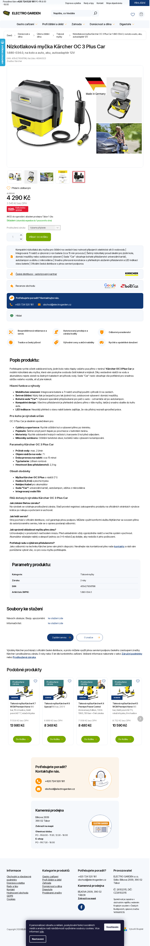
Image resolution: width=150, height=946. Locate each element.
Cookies (11, 899)
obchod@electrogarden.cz (57, 304)
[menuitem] (26, 24)
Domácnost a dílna (52, 886)
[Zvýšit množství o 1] (21, 235)
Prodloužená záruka (24, 657)
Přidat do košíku (38, 237)
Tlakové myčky (87, 574)
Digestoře (47, 889)
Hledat (95, 13)
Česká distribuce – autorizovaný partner (36, 274)
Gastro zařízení (50, 876)
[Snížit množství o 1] (21, 239)
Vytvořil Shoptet (136, 929)
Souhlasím (112, 927)
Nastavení (38, 939)
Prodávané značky (52, 892)
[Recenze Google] (110, 285)
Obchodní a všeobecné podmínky (19, 878)
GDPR (10, 895)
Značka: (14, 61)
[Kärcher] (132, 273)
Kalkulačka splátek (20, 208)
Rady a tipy (89, 3)
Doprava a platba (73, 3)
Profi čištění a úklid (51, 879)
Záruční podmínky (132, 653)
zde (42, 931)
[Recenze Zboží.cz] (129, 286)
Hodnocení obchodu (17, 892)
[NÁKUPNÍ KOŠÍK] (142, 13)
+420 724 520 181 (24, 304)
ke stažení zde (55, 618)
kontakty (119, 546)
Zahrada (46, 882)
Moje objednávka (114, 3)
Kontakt (100, 3)
